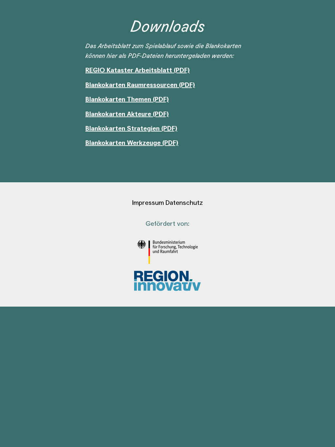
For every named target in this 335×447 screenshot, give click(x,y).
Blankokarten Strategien (123, 129)
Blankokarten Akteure (119, 114)
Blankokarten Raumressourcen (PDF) (140, 85)
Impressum (148, 203)
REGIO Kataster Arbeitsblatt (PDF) (137, 70)
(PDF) (161, 99)
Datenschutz (184, 203)
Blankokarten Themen (119, 99)
